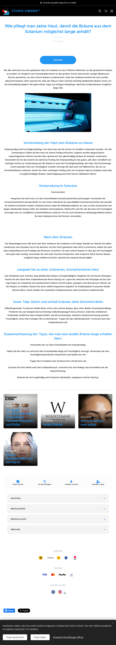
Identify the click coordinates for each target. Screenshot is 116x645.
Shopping (16, 498)
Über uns (15, 529)
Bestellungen (18, 508)
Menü (112, 11)
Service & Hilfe (18, 519)
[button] (100, 11)
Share (11, 610)
